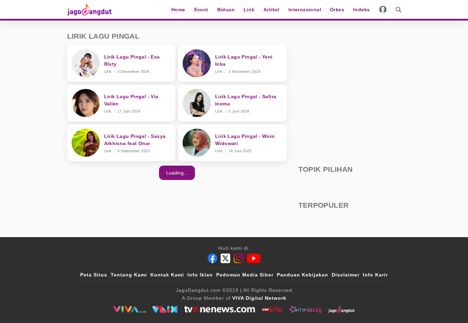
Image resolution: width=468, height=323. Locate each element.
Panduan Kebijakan (302, 274)
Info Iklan (200, 274)
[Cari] (396, 9)
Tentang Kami (129, 274)
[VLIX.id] (165, 309)
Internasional (304, 9)
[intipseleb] (305, 309)
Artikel (271, 9)
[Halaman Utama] (91, 9)
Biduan (226, 9)
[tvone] (219, 309)
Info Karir (375, 274)
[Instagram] (238, 258)
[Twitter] (225, 258)
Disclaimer (345, 274)
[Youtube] (254, 258)
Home (178, 9)
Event (201, 9)
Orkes (337, 9)
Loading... (177, 173)
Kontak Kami (167, 274)
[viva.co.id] (129, 309)
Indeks (361, 9)
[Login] (382, 9)
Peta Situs (93, 274)
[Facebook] (212, 258)
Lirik (249, 9)
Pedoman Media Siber (244, 274)
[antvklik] (272, 309)
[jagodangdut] (341, 309)
